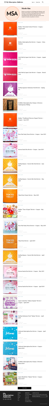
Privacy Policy (27, 395)
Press (18, 400)
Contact (19, 397)
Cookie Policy (27, 397)
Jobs (18, 398)
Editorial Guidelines (28, 400)
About (18, 394)
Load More (24, 388)
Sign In (33, 2)
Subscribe (38, 2)
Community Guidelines (28, 394)
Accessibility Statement (28, 401)
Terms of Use (27, 398)
